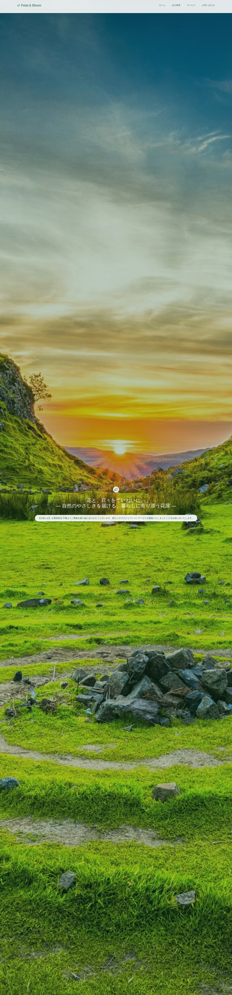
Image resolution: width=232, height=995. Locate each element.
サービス (191, 5)
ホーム (162, 5)
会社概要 (176, 5)
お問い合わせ (208, 5)
